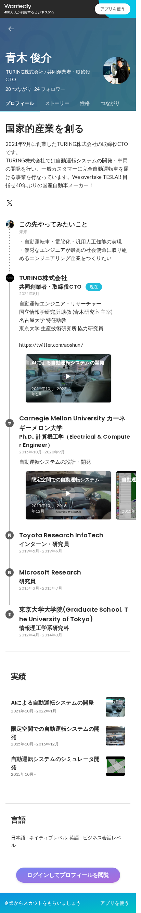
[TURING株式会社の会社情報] (9, 277)
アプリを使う (112, 9)
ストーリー (57, 103)
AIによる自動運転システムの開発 (67, 362)
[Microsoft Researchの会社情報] (9, 572)
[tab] (20, 103)
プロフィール (19, 103)
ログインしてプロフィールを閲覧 (68, 875)
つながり (110, 103)
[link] (68, 378)
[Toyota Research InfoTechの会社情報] (9, 535)
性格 (85, 103)
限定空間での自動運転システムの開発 (67, 480)
